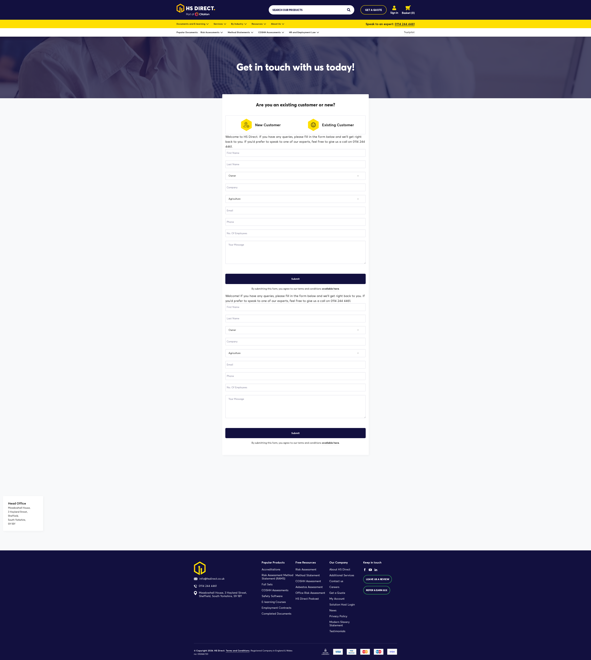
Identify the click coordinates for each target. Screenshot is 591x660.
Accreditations (271, 569)
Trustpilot (409, 32)
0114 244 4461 (405, 24)
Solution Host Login (342, 604)
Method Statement (308, 575)
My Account (337, 598)
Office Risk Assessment (310, 593)
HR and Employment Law (302, 32)
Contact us (336, 581)
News (332, 610)
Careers (334, 587)
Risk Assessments (210, 32)
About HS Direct (339, 569)
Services (218, 23)
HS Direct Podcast (307, 598)
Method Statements (239, 32)
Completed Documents (276, 613)
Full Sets (267, 584)
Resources (257, 23)
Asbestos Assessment (309, 587)
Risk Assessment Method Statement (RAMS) (277, 576)
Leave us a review (377, 579)
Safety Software (272, 596)
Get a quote (373, 10)
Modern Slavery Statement (339, 623)
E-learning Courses (274, 602)
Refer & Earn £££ (376, 590)
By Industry (237, 23)
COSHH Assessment (308, 581)
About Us (276, 23)
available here (330, 288)
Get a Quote (337, 593)
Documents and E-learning (191, 23)
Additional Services (341, 575)
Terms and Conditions (237, 650)
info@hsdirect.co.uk (212, 578)
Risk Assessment (306, 569)
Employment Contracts (276, 608)
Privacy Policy (338, 616)
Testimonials (337, 631)
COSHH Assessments (269, 32)
